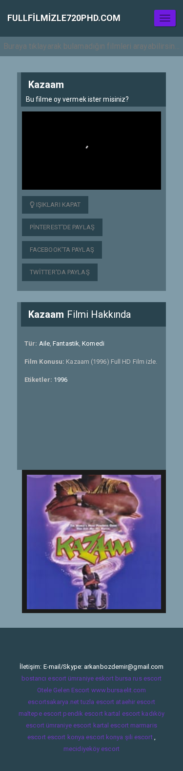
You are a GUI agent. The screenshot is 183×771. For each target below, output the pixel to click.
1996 (60, 379)
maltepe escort (40, 713)
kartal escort (122, 713)
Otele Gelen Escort (63, 690)
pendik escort (82, 713)
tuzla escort (97, 701)
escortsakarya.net (53, 701)
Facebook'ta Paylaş (62, 249)
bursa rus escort (138, 678)
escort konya (65, 737)
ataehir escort (135, 701)
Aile (44, 343)
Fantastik (66, 343)
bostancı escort (44, 678)
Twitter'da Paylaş (60, 272)
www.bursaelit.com (118, 690)
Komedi (93, 343)
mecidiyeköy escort (91, 748)
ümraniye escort (69, 725)
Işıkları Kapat (58, 204)
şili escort (139, 737)
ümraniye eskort (91, 678)
